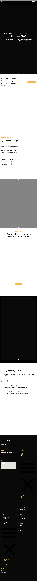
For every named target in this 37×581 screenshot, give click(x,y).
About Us (22, 454)
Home (22, 453)
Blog (22, 455)
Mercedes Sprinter (6, 517)
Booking (22, 497)
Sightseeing (5, 522)
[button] (28, 476)
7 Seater (4, 518)
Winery (4, 523)
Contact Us (23, 458)
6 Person (4, 519)
